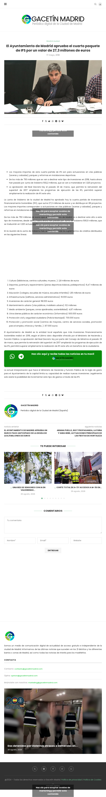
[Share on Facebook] (42, 121)
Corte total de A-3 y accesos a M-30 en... (79, 487)
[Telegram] (43, 768)
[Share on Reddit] (49, 121)
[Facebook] (53, 768)
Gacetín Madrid (29, 405)
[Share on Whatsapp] (52, 121)
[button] (8, 475)
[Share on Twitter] (46, 121)
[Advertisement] (53, 258)
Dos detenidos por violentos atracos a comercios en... (43, 746)
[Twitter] (34, 768)
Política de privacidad (71, 779)
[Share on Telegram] (56, 121)
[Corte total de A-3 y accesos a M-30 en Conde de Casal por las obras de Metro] (78, 468)
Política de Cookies (92, 779)
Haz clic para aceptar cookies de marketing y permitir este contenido (53, 130)
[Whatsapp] (71, 768)
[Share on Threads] (59, 121)
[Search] (95, 4)
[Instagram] (62, 768)
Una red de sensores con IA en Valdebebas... (29, 489)
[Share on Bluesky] (62, 121)
